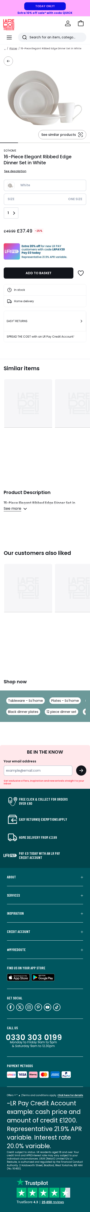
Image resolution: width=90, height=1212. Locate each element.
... (5, 48)
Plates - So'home (65, 700)
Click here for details (70, 1095)
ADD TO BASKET (38, 273)
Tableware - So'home (25, 700)
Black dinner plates (23, 711)
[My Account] (67, 23)
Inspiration (15, 913)
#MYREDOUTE (16, 950)
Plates (13, 48)
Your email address (20, 761)
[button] (80, 23)
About (11, 877)
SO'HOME (10, 150)
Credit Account (18, 931)
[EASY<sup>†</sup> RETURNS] (81, 321)
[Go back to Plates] (8, 61)
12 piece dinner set (61, 711)
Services (13, 895)
